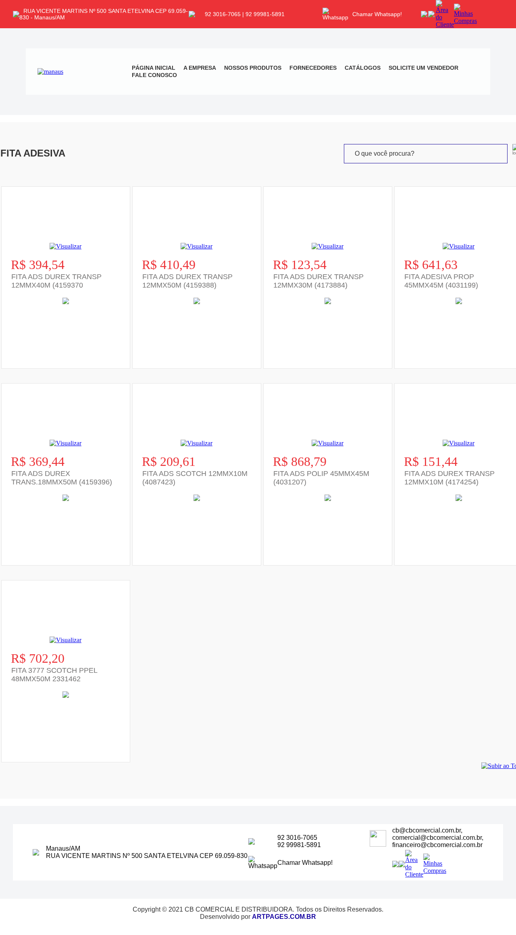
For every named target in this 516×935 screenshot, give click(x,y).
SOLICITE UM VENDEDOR (423, 68)
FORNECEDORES (313, 68)
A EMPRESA (199, 68)
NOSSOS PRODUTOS (252, 68)
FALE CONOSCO (154, 75)
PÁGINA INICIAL (153, 68)
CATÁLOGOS (363, 68)
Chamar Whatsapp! (377, 14)
